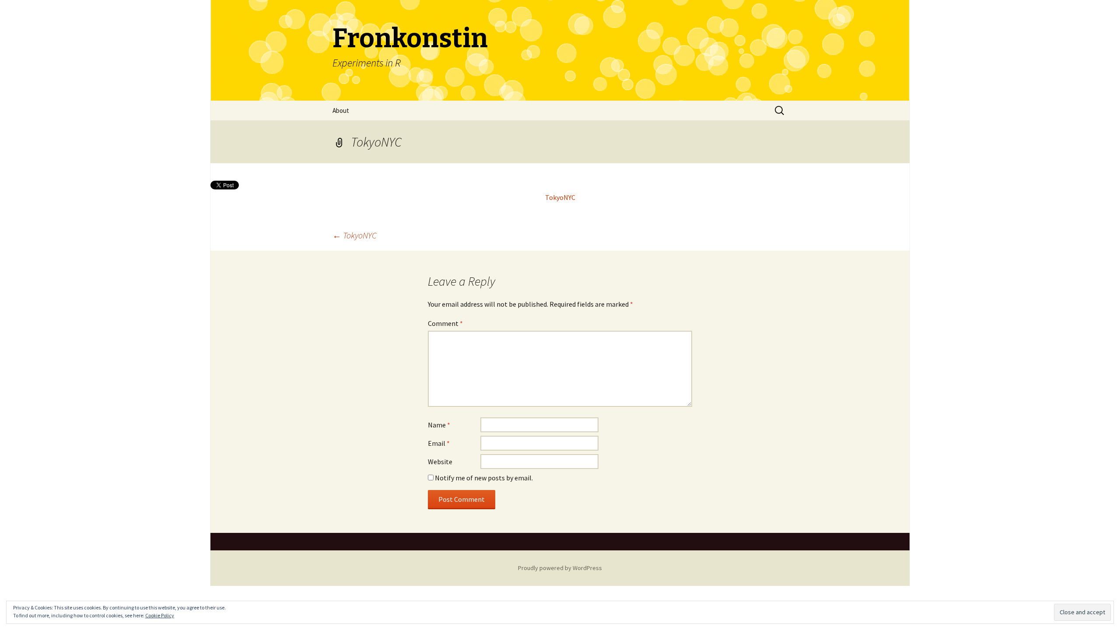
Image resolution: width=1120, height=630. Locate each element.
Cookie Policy (159, 615)
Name (439, 424)
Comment (445, 323)
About (340, 110)
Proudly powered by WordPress (560, 568)
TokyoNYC (560, 197)
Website (440, 461)
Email (439, 443)
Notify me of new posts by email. (484, 477)
